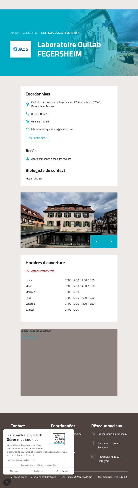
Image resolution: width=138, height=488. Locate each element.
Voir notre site (37, 138)
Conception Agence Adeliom (77, 477)
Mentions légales (18, 477)
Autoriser (29, 336)
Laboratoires (30, 33)
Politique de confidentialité (43, 477)
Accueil (14, 33)
